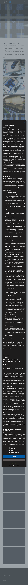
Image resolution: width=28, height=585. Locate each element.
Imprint (10, 465)
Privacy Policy (16, 465)
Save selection (14, 459)
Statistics (13, 450)
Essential (13, 448)
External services (15, 452)
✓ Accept (14, 456)
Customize (14, 463)
